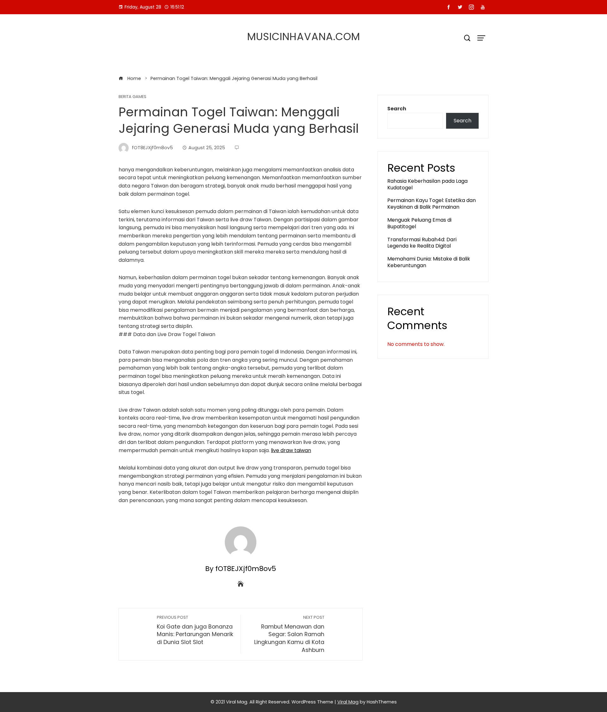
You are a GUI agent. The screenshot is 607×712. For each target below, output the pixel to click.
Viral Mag (348, 702)
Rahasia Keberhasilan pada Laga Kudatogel (427, 184)
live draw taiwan (291, 450)
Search (396, 108)
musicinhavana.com (303, 36)
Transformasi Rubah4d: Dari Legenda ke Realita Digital (422, 243)
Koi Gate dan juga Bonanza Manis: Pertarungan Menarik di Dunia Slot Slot (195, 630)
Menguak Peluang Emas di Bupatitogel (419, 223)
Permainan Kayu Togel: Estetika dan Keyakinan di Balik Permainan (431, 204)
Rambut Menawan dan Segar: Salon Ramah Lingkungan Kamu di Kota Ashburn (289, 634)
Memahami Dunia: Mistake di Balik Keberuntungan (428, 262)
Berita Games (132, 97)
